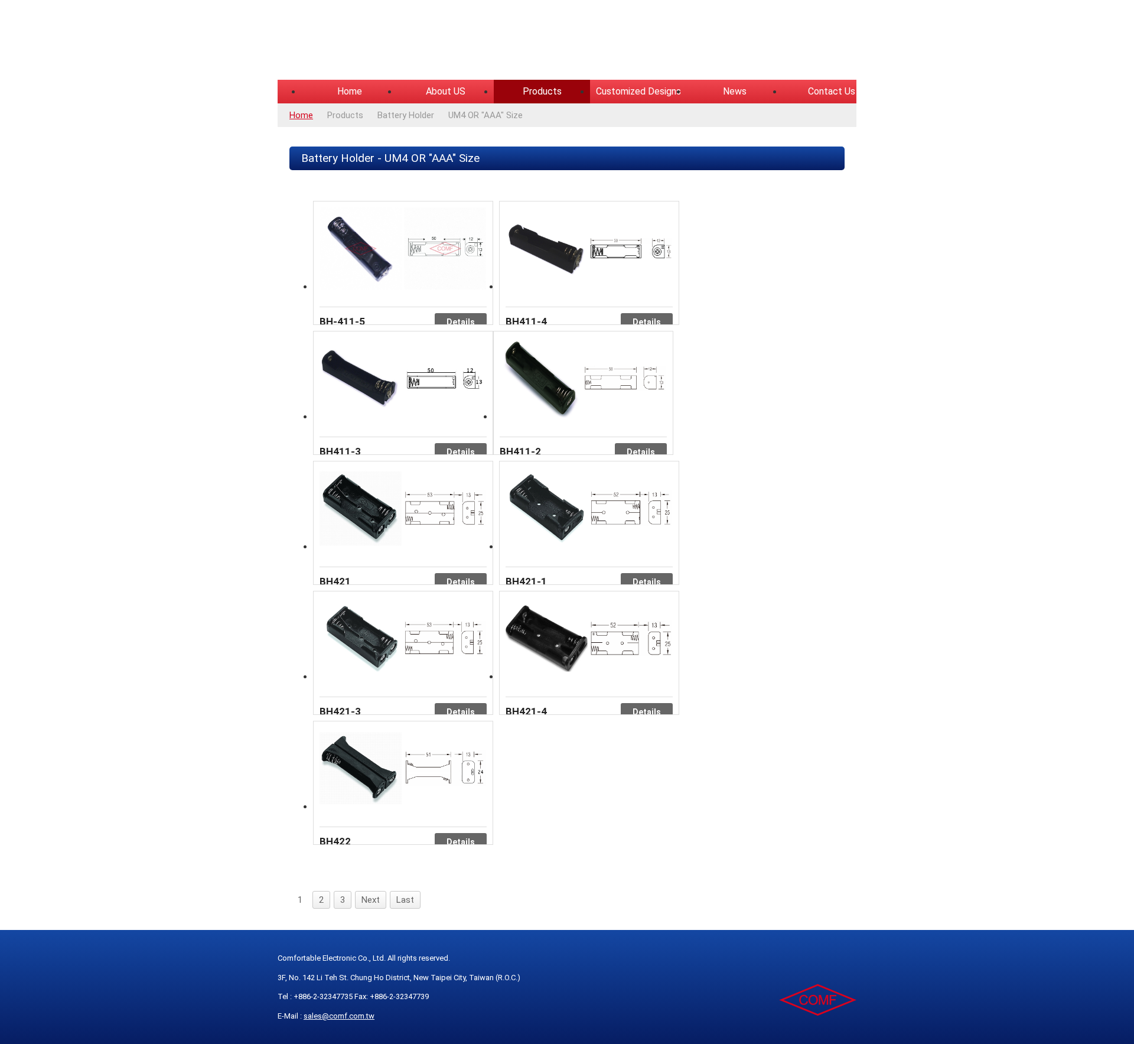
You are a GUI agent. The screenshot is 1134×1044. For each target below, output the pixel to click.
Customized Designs (638, 91)
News (735, 91)
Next (370, 900)
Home (349, 91)
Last (405, 900)
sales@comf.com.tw (339, 1016)
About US (445, 91)
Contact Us (831, 91)
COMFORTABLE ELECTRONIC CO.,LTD (425, 41)
